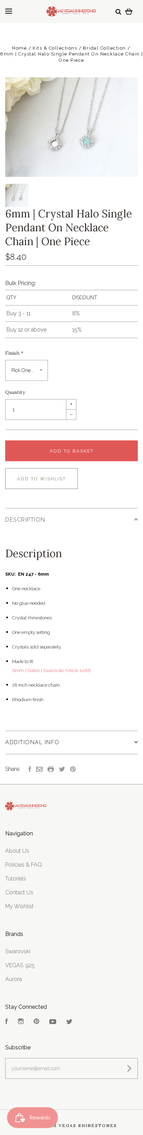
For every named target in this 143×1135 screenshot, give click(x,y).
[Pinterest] (36, 1022)
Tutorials (15, 878)
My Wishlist (19, 906)
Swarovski (17, 951)
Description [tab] (25, 519)
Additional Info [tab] (32, 742)
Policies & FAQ (23, 864)
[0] (129, 11)
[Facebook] (6, 1022)
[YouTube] (52, 1022)
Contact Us (19, 892)
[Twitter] (69, 1022)
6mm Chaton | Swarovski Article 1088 (51, 670)
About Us (17, 851)
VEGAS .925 (20, 965)
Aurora (13, 979)
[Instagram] (21, 1022)
